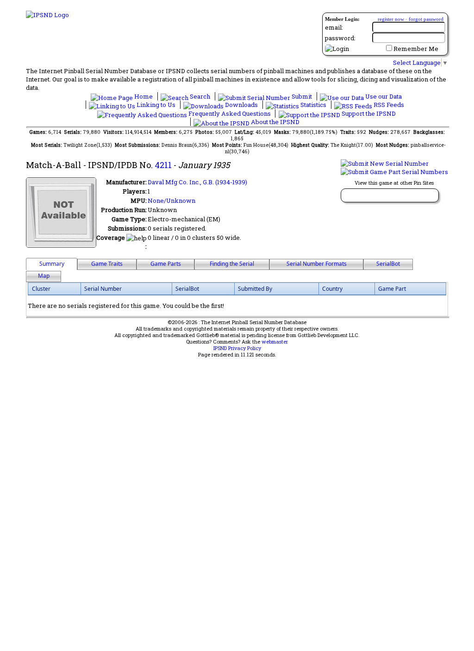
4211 (163, 164)
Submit (301, 96)
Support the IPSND (368, 113)
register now (391, 19)
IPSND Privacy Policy (237, 348)
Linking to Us (156, 104)
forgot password (426, 19)
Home (143, 96)
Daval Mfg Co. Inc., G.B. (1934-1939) (197, 182)
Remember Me (415, 48)
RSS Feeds (388, 104)
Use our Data (383, 96)
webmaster (275, 341)
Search (200, 96)
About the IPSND (274, 122)
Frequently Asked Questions (229, 113)
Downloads (241, 104)
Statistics (313, 104)
